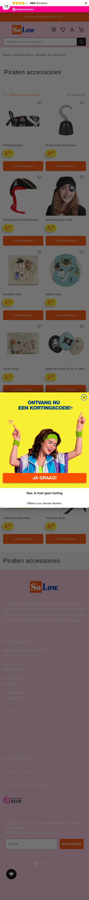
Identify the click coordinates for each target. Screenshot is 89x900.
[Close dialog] (84, 397)
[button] (44, 480)
